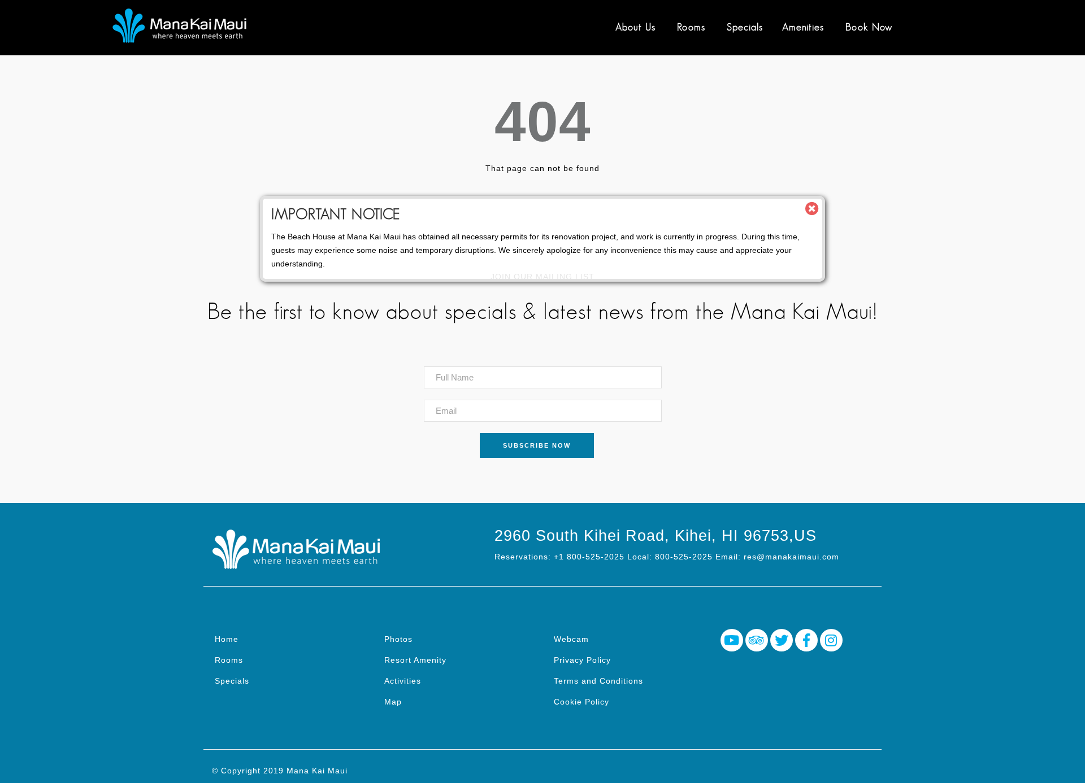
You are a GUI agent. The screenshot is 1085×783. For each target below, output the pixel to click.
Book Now (868, 27)
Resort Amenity (415, 659)
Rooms (691, 27)
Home (226, 639)
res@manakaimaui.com (791, 556)
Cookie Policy (581, 701)
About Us (635, 27)
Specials (745, 27)
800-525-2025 (684, 556)
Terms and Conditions (598, 680)
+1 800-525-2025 (589, 556)
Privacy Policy (582, 659)
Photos (398, 639)
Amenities (803, 27)
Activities (402, 680)
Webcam (571, 639)
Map (393, 701)
